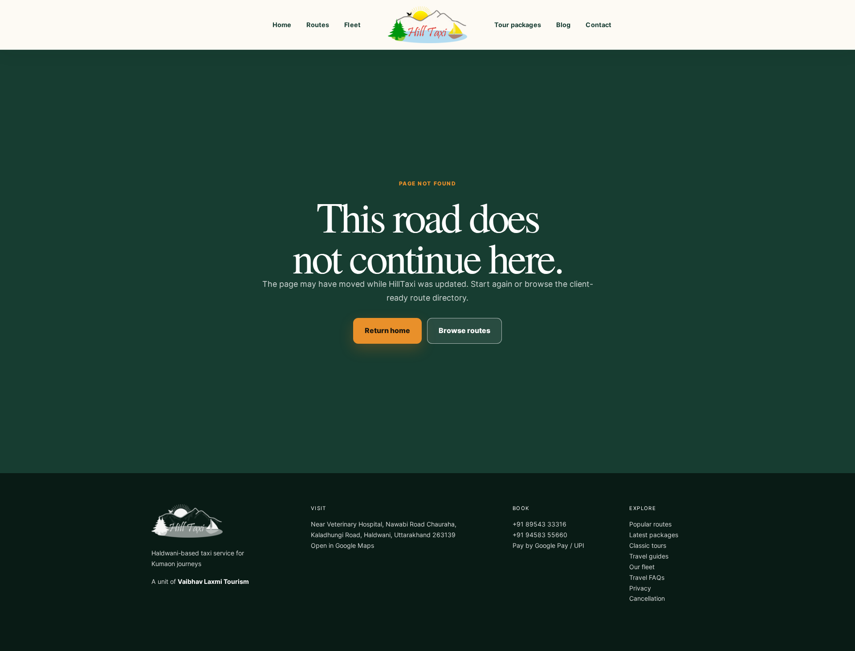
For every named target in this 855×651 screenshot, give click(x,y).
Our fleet (642, 567)
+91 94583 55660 (540, 534)
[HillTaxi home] (427, 25)
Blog (563, 24)
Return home (387, 330)
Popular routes (650, 524)
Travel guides (648, 556)
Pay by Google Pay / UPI (548, 545)
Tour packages (517, 24)
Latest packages (653, 534)
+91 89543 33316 (539, 524)
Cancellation (647, 598)
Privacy (640, 588)
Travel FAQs (646, 577)
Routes (317, 24)
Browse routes (464, 330)
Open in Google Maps (342, 545)
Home (282, 24)
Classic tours (647, 545)
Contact (598, 24)
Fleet (352, 24)
